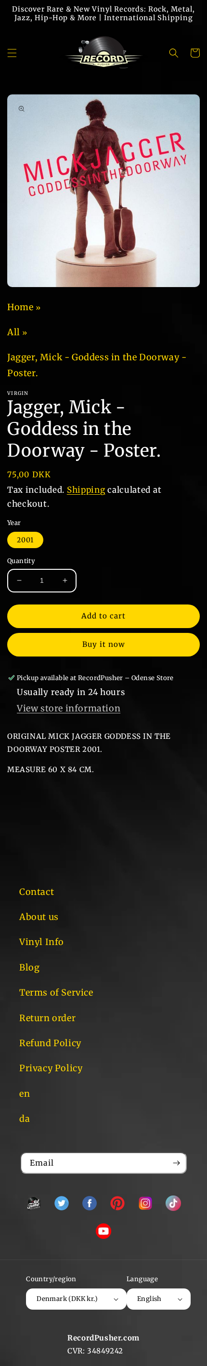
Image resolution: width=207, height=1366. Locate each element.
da (24, 1118)
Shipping (86, 490)
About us (39, 916)
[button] (12, 53)
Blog (29, 967)
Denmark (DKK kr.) (67, 1299)
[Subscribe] (176, 1163)
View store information (68, 708)
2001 (25, 540)
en (24, 1093)
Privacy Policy (50, 1068)
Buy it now (103, 644)
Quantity (21, 561)
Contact (36, 891)
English (149, 1299)
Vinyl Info (41, 941)
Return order (47, 1018)
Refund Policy (50, 1043)
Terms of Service (56, 992)
